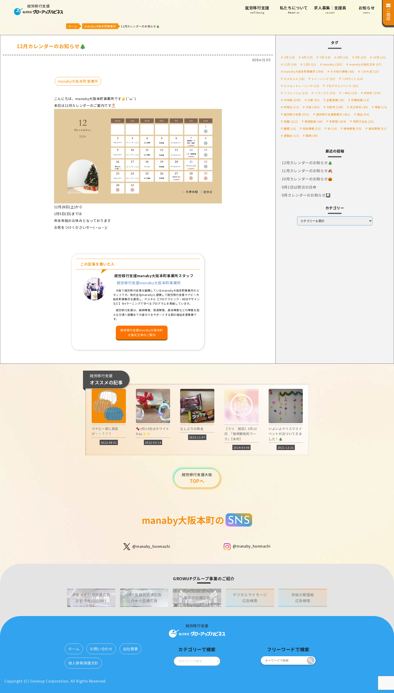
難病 (312, 135)
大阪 (313, 107)
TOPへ (197, 478)
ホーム (74, 648)
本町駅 (337, 121)
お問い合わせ (101, 648)
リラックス (324, 93)
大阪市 (335, 107)
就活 (363, 114)
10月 (379, 57)
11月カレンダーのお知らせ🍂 (307, 170)
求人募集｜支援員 (330, 9)
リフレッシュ (296, 93)
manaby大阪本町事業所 (78, 81)
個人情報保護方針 (83, 663)
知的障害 (312, 128)
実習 (381, 107)
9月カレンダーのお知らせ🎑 (306, 195)
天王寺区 (359, 107)
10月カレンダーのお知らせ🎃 (307, 179)
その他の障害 (342, 71)
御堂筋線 (314, 121)
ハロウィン (352, 79)
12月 (309, 64)
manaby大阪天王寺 (365, 64)
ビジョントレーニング (301, 86)
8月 (342, 57)
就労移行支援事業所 (333, 114)
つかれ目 (370, 71)
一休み (349, 93)
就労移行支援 (257, 9)
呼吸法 (291, 107)
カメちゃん (294, 79)
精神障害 (353, 128)
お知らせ (367, 9)
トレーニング (323, 79)
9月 (360, 57)
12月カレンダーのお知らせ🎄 (307, 162)
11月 (290, 64)
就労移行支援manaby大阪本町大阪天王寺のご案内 (141, 332)
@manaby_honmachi (151, 546)
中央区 (372, 93)
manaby (333, 64)
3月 (289, 57)
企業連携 (336, 100)
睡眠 (290, 128)
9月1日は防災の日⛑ (299, 187)
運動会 (291, 135)
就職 (291, 121)
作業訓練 (360, 100)
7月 (324, 57)
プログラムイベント (342, 86)
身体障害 (377, 128)
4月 (307, 57)
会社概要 (130, 648)
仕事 (314, 100)
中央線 (292, 100)
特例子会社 (363, 121)
